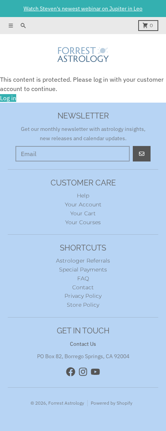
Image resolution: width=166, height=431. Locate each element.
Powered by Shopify (111, 403)
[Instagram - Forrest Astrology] (83, 371)
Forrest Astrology (66, 403)
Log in (8, 98)
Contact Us (83, 343)
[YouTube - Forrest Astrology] (95, 371)
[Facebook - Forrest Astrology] (70, 371)
